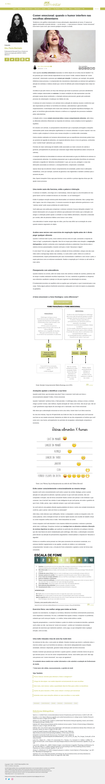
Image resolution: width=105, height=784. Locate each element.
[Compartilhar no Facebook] (80, 68)
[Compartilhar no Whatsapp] (85, 68)
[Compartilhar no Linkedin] (88, 68)
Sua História (56, 8)
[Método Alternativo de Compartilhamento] (94, 68)
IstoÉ (14, 8)
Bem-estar (37, 8)
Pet (83, 8)
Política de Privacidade (10, 776)
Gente (43, 8)
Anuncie (97, 8)
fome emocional (68, 703)
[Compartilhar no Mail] (91, 68)
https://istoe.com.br (9, 773)
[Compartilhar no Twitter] (82, 68)
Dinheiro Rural (28, 8)
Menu (70, 8)
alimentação (36, 703)
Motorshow (77, 8)
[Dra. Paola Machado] (17, 27)
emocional (60, 703)
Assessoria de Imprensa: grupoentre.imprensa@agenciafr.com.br (30, 776)
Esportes (64, 8)
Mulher (49, 8)
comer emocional (45, 703)
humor (75, 703)
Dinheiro (20, 8)
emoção (53, 703)
